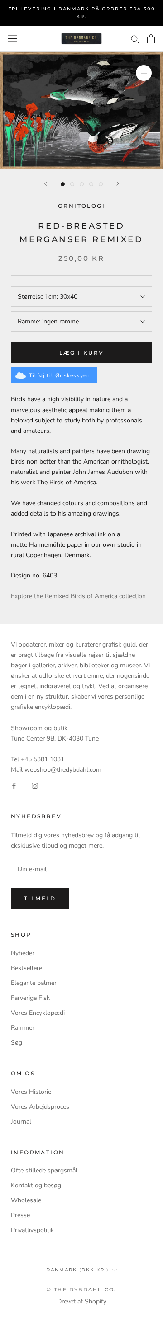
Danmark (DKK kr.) (77, 1270)
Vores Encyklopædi (38, 1012)
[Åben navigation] (12, 38)
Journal (21, 1121)
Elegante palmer (34, 983)
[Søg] (135, 38)
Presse (20, 1215)
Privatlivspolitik (32, 1230)
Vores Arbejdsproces (40, 1106)
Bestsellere (26, 968)
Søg (16, 1042)
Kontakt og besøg (36, 1185)
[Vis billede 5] (101, 184)
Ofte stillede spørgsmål (44, 1170)
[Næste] (117, 184)
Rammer (22, 1027)
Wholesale (26, 1200)
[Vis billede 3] (82, 184)
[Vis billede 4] (91, 184)
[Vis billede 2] (72, 184)
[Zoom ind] (144, 73)
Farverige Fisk (30, 998)
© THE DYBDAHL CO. (81, 1289)
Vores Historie (31, 1092)
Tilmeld (40, 898)
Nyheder (22, 953)
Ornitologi (81, 205)
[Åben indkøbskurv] (151, 38)
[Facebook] (14, 785)
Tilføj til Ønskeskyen (59, 375)
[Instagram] (35, 785)
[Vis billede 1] (63, 184)
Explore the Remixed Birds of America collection (78, 596)
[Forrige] (45, 184)
